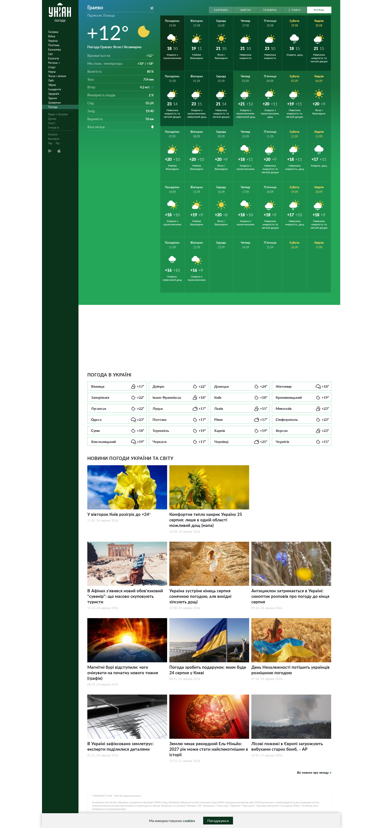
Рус (58, 143)
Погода (52, 107)
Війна (51, 36)
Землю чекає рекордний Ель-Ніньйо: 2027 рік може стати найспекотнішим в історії (208, 749)
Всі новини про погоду (313, 772)
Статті (51, 123)
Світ (50, 54)
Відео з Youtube (58, 114)
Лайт (51, 80)
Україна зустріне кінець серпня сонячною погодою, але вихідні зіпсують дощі (200, 596)
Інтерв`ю (53, 127)
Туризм (52, 98)
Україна (52, 41)
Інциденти (54, 89)
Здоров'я (53, 94)
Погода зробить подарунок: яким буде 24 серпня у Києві (207, 670)
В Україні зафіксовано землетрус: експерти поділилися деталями (120, 746)
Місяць (319, 9)
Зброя (52, 85)
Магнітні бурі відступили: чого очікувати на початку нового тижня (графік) (122, 673)
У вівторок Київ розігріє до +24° (119, 514)
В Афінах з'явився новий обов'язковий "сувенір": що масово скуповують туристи (125, 596)
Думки (52, 119)
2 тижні (294, 9)
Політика (53, 45)
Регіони (53, 63)
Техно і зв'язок (57, 76)
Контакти (53, 139)
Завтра (245, 9)
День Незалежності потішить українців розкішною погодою (290, 670)
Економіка (54, 49)
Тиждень (270, 9)
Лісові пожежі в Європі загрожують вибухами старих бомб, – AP (287, 746)
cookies (189, 821)
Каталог (53, 134)
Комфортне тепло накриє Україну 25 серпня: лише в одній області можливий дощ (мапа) (205, 520)
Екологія (53, 58)
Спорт (51, 67)
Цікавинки (54, 102)
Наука (51, 72)
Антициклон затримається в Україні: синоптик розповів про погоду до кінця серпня (290, 596)
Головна (53, 32)
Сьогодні (221, 9)
